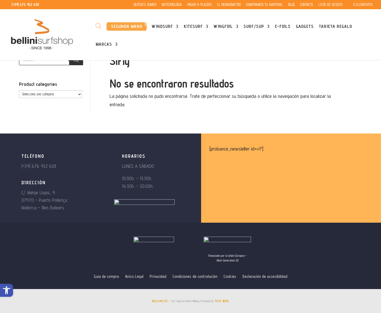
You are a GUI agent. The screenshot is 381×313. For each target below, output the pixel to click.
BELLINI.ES (160, 301)
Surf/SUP (253, 27)
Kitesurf (193, 27)
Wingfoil (223, 27)
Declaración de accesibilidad (264, 277)
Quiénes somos (145, 5)
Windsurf (162, 27)
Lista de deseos (330, 5)
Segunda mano (126, 26)
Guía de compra (106, 277)
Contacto (306, 5)
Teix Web (221, 301)
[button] (6, 290)
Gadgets (305, 27)
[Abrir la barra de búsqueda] (98, 25)
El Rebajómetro (229, 5)
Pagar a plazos (199, 5)
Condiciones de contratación (194, 277)
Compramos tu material (264, 5)
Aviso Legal (134, 277)
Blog (291, 5)
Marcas (104, 44)
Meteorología (172, 5)
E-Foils (283, 27)
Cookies (229, 277)
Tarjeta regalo (335, 27)
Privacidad (157, 277)
